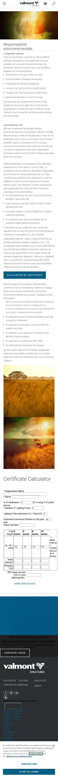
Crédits (38, 686)
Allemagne (9, 724)
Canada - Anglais (12, 716)
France (7, 721)
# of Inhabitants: (12, 502)
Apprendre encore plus (29, 614)
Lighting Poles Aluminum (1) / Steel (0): (23, 513)
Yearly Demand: (12, 525)
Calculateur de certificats (24, 275)
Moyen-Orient (10, 732)
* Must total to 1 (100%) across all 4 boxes (53, 547)
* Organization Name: (14, 491)
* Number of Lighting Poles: (18, 508)
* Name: (8, 496)
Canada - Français (12, 719)
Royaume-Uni (10, 740)
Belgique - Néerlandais (15, 711)
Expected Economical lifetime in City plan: (25, 519)
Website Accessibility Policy (19, 756)
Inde (6, 727)
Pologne (8, 737)
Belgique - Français (13, 713)
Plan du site (40, 681)
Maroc (7, 729)
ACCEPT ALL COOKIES (29, 772)
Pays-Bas (8, 735)
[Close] (53, 746)
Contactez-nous (14, 653)
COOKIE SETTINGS (29, 764)
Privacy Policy (35, 754)
